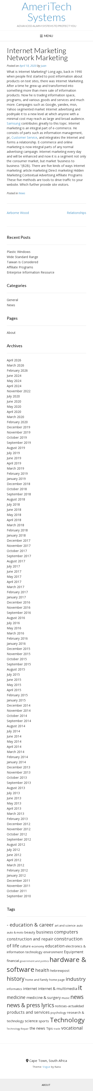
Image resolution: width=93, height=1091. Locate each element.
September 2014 (19, 721)
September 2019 (19, 442)
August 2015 (16, 669)
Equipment (73, 951)
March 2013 (15, 813)
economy (38, 946)
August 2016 (16, 618)
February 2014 (17, 757)
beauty (29, 932)
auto (80, 925)
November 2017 (18, 545)
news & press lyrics (30, 1005)
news (77, 996)
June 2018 (14, 509)
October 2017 (17, 551)
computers (66, 932)
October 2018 (17, 489)
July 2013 (13, 793)
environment (53, 952)
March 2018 (15, 525)
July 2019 (13, 453)
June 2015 (14, 679)
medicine (16, 997)
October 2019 (17, 437)
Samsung (13, 123)
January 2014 (16, 762)
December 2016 (18, 602)
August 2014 (16, 726)
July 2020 (13, 396)
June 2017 (14, 571)
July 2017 (13, 566)
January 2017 (16, 597)
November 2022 (18, 391)
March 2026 (15, 365)
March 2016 (15, 633)
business (44, 932)
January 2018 (16, 535)
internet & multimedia (57, 988)
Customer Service (24, 137)
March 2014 (15, 752)
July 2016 (13, 623)
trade (57, 1028)
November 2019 (18, 432)
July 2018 (13, 504)
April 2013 (14, 808)
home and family (36, 980)
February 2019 (17, 473)
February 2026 (17, 370)
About (11, 332)
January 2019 (16, 479)
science (31, 1020)
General (12, 300)
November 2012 (18, 829)
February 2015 (17, 695)
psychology (58, 1013)
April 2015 (14, 690)
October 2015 (17, 659)
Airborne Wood (18, 213)
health (42, 970)
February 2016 (17, 638)
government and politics (34, 961)
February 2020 (17, 422)
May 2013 (14, 803)
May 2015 (14, 685)
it (80, 987)
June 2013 (14, 798)
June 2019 (14, 458)
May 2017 (14, 576)
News (22, 193)
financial (13, 960)
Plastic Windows (18, 252)
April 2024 (14, 386)
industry (76, 978)
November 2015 (18, 654)
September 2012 (19, 839)
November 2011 (18, 886)
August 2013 (16, 788)
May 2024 (14, 381)
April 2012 (14, 860)
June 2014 (14, 736)
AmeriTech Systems (47, 11)
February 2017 (17, 592)
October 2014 (17, 716)
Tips (49, 1028)
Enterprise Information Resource (30, 272)
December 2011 (18, 880)
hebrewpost (60, 970)
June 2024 (14, 375)
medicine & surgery (43, 997)
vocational (72, 1028)
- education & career (30, 924)
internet (30, 988)
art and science (65, 925)
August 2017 (16, 561)
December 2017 (18, 540)
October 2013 (17, 777)
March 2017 (15, 587)
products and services (28, 1012)
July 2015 (13, 674)
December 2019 (18, 427)
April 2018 (14, 520)
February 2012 (17, 870)
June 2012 (14, 855)
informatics (14, 989)
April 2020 (14, 412)
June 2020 (14, 401)
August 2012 (16, 844)
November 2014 (18, 710)
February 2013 (17, 819)
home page (57, 980)
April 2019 (14, 463)
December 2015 (18, 649)
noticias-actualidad (69, 1006)
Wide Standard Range (22, 257)
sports (44, 1021)
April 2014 (14, 746)
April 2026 (14, 360)
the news (37, 1028)
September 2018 (19, 494)
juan (43, 66)
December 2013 (18, 767)
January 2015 (16, 700)
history (15, 978)
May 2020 (14, 406)
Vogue (46, 1066)
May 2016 (14, 628)
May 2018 (14, 515)
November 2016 (18, 607)
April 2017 (14, 582)
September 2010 (19, 896)
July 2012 (13, 849)
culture (25, 946)
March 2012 (15, 865)
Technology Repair (18, 1028)
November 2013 (18, 772)
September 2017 (19, 556)
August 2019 (16, 448)
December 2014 (18, 705)
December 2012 (18, 824)
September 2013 (19, 783)
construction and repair (30, 939)
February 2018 (17, 530)
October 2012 (17, 834)
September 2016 (19, 612)
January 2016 (16, 643)
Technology (67, 1020)
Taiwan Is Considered (22, 262)
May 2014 (14, 741)
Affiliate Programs (20, 267)
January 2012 (16, 875)
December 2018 (18, 484)
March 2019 (15, 468)
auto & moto (15, 932)
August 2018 (16, 499)
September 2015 (19, 664)
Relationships (76, 213)
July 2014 (13, 731)
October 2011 (17, 891)
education (55, 946)
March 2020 (15, 417)
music (66, 998)
